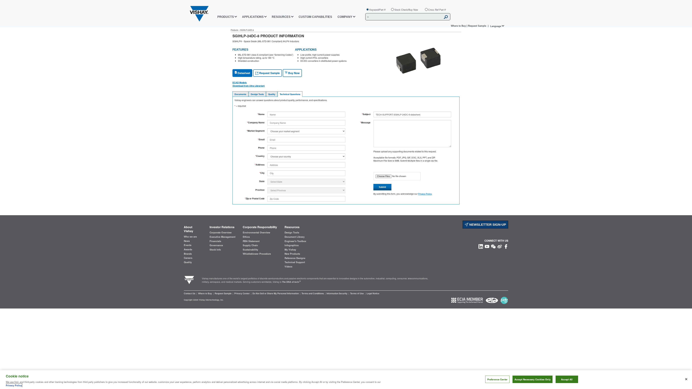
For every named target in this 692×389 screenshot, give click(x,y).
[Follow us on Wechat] (493, 246)
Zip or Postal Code (255, 198)
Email (261, 139)
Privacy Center (242, 293)
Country (260, 156)
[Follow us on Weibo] (499, 246)
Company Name (256, 122)
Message (365, 122)
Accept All (567, 379)
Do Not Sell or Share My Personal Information (275, 293)
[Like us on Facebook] (506, 246)
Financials (215, 241)
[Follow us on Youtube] (487, 246)
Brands (188, 253)
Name (261, 114)
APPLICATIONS (253, 16)
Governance (216, 245)
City (262, 173)
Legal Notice (373, 293)
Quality (271, 94)
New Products (292, 253)
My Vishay (290, 249)
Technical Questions (290, 94)
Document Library (295, 236)
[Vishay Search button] (445, 17)
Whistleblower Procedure (257, 253)
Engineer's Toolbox (295, 241)
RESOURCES (281, 16)
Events (187, 245)
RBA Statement (251, 241)
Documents (240, 94)
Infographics (292, 245)
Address (260, 164)
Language (495, 26)
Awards (188, 249)
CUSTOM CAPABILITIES (315, 16)
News (187, 241)
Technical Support (295, 262)
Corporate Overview (221, 232)
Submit (382, 187)
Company (345, 16)
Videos (288, 266)
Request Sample (269, 73)
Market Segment (256, 130)
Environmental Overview (256, 232)
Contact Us (190, 293)
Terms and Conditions (312, 293)
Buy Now (293, 73)
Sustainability (250, 249)
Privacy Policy (425, 193)
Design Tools (257, 94)
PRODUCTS (225, 16)
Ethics (246, 236)
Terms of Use (357, 293)
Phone (261, 147)
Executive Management (222, 236)
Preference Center (497, 379)
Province (260, 189)
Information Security (337, 293)
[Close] (686, 379)
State (262, 181)
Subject (366, 114)
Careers (188, 258)
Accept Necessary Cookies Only (532, 379)
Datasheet (243, 73)
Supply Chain (250, 245)
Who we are (190, 236)
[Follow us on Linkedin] (480, 246)
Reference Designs (295, 258)
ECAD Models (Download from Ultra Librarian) (248, 84)
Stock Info (215, 249)
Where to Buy (459, 25)
